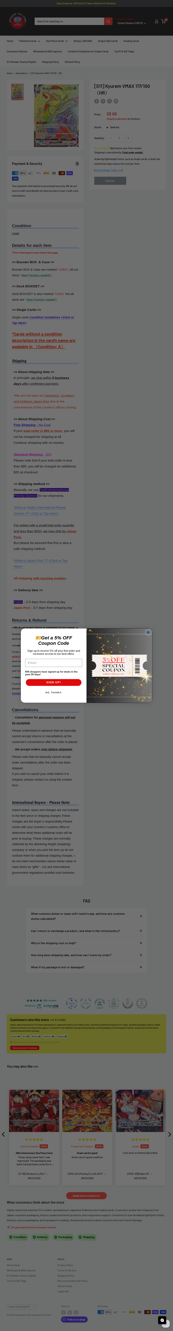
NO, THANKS (54, 692)
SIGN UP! (53, 682)
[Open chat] (162, 1320)
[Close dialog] (148, 632)
